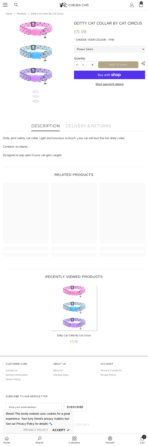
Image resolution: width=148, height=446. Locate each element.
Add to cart (118, 64)
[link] (25, 248)
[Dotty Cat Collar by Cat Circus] (74, 307)
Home (9, 13)
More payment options (110, 84)
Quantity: (80, 58)
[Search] (16, 5)
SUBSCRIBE (75, 407)
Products (21, 13)
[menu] (5, 5)
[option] (35, 53)
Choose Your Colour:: (94, 39)
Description (45, 126)
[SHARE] (141, 63)
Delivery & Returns (88, 126)
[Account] (132, 5)
